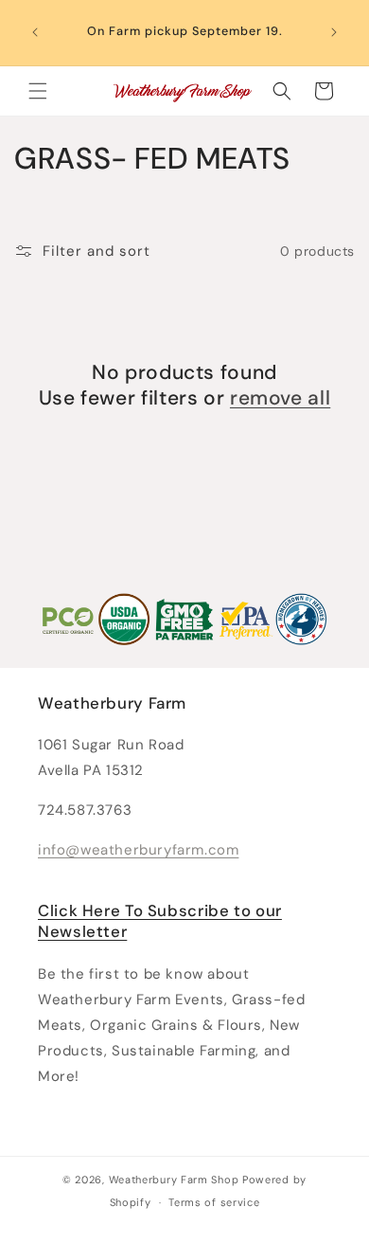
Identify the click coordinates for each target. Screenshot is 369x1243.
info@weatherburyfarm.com (138, 849)
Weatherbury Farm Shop (174, 1179)
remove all (280, 398)
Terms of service (213, 1202)
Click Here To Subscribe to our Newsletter (160, 921)
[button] (38, 91)
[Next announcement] (334, 32)
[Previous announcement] (35, 32)
